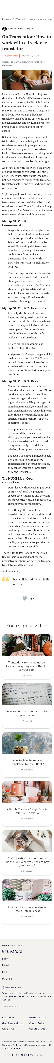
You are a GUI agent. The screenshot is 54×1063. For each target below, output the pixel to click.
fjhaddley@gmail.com (12, 1023)
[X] (8, 951)
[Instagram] (12, 951)
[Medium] (20, 951)
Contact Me (8, 1029)
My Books (7, 978)
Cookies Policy (36, 1023)
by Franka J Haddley (16, 29)
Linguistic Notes (11, 56)
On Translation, (20, 62)
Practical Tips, (7, 62)
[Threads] (16, 951)
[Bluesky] (4, 951)
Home (5, 965)
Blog (4, 971)
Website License (37, 1029)
